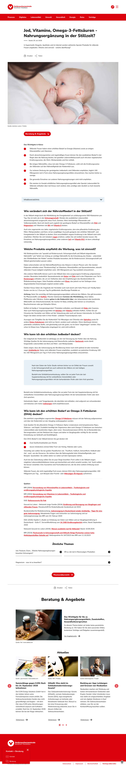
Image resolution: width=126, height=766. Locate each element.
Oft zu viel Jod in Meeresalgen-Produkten (79, 552)
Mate (86, 308)
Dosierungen (29, 279)
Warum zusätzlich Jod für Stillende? (65, 529)
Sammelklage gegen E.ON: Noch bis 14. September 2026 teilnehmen (31, 685)
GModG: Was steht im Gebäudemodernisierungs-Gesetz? (60, 685)
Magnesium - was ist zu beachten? (29, 562)
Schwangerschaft (51, 218)
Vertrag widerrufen (109, 764)
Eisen (67, 281)
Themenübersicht (61, 575)
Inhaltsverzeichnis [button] (31, 199)
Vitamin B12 (80, 239)
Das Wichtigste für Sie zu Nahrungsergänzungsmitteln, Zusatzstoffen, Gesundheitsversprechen (84, 619)
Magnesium (28, 225)
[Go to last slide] (9, 686)
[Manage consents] (122, 762)
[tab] (59, 725)
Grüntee (58, 311)
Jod (69, 239)
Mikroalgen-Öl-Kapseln (73, 474)
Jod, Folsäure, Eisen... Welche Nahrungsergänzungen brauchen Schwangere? (35, 552)
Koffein (44, 297)
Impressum (79, 764)
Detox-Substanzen (37, 322)
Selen (66, 276)
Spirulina (87, 319)
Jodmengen (47, 404)
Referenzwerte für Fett (37, 500)
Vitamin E (57, 225)
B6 (49, 225)
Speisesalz (79, 341)
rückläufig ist (34, 350)
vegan (55, 237)
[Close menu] (28, 750)
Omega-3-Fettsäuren (63, 418)
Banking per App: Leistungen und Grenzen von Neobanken (93, 684)
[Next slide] (116, 686)
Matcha (69, 311)
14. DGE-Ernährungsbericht (71, 522)
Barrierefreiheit (93, 764)
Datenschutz (67, 764)
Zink (95, 223)
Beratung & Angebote (35, 134)
